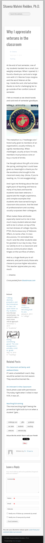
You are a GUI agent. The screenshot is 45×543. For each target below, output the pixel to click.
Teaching (12, 59)
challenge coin (12, 422)
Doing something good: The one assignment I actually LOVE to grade (12, 345)
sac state (11, 426)
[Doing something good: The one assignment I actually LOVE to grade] (13, 335)
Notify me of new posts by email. (19, 517)
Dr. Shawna (13, 52)
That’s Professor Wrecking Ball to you (26, 308)
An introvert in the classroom (19, 386)
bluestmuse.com (28, 280)
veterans (11, 430)
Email (11, 504)
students (20, 426)
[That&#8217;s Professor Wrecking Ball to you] (27, 300)
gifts (22, 422)
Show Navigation (22, 26)
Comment (11, 479)
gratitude (31, 422)
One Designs (17, 541)
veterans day (22, 430)
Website (10, 509)
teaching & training (15, 403)
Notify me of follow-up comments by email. (23, 513)
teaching (30, 426)
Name (11, 498)
